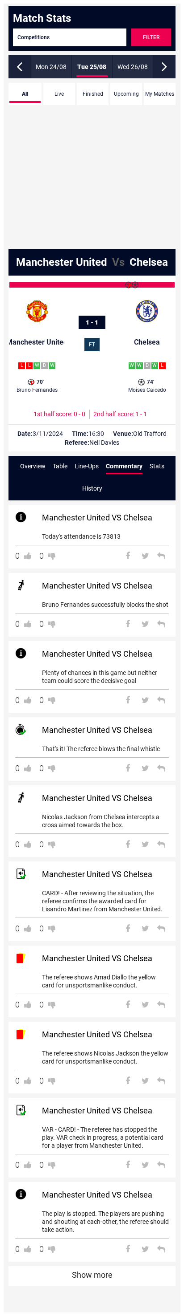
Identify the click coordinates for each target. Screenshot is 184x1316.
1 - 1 (92, 322)
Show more (92, 1274)
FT (92, 344)
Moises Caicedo (147, 386)
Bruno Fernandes (37, 386)
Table (60, 466)
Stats (157, 466)
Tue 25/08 (91, 66)
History (92, 488)
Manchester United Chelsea (92, 262)
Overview (33, 466)
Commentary (124, 466)
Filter (151, 37)
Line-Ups (87, 466)
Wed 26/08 (132, 66)
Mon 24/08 (51, 66)
